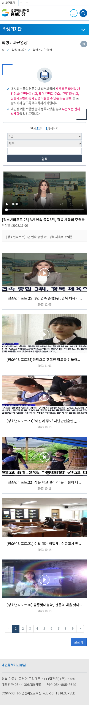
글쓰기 (78, 642)
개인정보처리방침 (14, 665)
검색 (44, 158)
